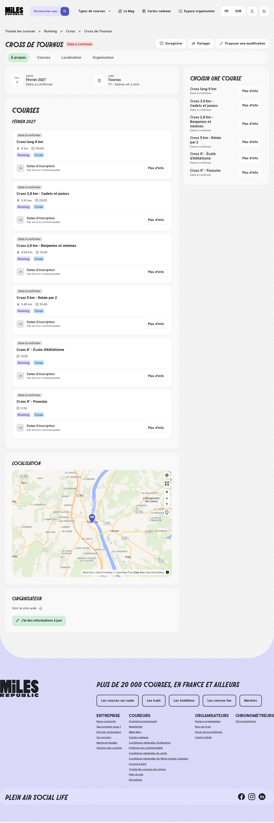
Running (50, 31)
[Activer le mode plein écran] (167, 483)
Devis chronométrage (208, 732)
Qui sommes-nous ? (109, 726)
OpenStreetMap (155, 572)
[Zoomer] (167, 492)
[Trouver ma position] (167, 475)
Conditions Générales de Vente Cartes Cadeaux (158, 758)
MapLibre (88, 572)
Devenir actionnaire (109, 732)
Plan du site (136, 774)
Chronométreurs (245, 721)
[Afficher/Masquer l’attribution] (167, 572)
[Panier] (264, 11)
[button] (92, 523)
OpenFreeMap (104, 572)
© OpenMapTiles (123, 572)
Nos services (203, 726)
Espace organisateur (208, 721)
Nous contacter (106, 721)
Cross (70, 31)
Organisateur (103, 57)
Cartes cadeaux (139, 737)
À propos (18, 57)
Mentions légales (107, 742)
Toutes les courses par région (147, 769)
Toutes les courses (20, 31)
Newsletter (136, 726)
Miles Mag (135, 732)
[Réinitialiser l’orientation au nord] (167, 504)
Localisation (71, 57)
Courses (43, 57)
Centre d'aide (203, 737)
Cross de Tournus (98, 31)
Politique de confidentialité (146, 747)
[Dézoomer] (167, 498)
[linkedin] (264, 797)
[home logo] (19, 688)
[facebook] (243, 797)
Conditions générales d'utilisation (150, 742)
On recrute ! (104, 737)
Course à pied (137, 763)
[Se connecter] (252, 11)
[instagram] (253, 797)
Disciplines (135, 779)
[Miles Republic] (14, 11)
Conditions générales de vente (148, 753)
